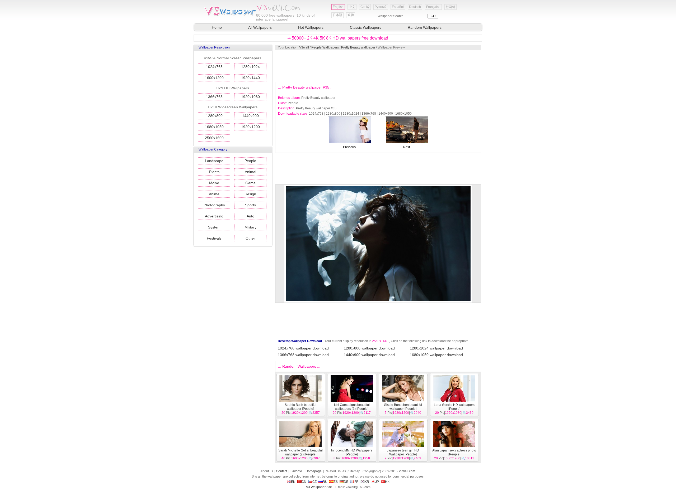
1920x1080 (250, 97)
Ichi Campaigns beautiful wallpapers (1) (352, 407)
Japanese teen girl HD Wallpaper (403, 452)
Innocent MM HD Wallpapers (351, 450)
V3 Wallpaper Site (319, 487)
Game (250, 183)
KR (367, 482)
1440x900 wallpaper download (369, 355)
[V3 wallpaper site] (229, 15)
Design (250, 194)
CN (304, 482)
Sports (250, 205)
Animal (250, 172)
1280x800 (214, 116)
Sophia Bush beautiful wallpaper (300, 407)
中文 (352, 7)
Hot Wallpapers (310, 27)
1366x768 (214, 97)
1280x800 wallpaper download (369, 348)
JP (377, 482)
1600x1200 (214, 78)
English (338, 7)
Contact (281, 471)
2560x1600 (214, 138)
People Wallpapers (325, 47)
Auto (250, 216)
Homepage (314, 471)
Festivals (214, 238)
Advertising (214, 216)
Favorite (296, 471)
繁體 (351, 15)
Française (433, 7)
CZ (314, 482)
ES (336, 482)
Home (217, 27)
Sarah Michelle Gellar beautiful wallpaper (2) (300, 452)
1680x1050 (214, 127)
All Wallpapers (260, 27)
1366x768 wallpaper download (303, 355)
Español (398, 7)
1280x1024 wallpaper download (436, 348)
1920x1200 (250, 127)
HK (387, 482)
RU (325, 482)
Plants (214, 172)
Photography (214, 205)
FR (356, 482)
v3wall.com (407, 471)
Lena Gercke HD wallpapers (454, 405)
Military (250, 227)
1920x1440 (250, 78)
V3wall (304, 47)
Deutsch (415, 7)
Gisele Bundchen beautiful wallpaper (403, 407)
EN (293, 482)
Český (364, 7)
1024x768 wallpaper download (303, 348)
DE (346, 482)
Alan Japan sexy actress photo (454, 450)
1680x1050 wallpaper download (436, 355)
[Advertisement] (378, 66)
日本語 (337, 15)
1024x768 (214, 67)
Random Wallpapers (425, 27)
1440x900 (250, 116)
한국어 (450, 7)
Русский (381, 7)
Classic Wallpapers (365, 27)
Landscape (214, 161)
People (250, 161)
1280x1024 (250, 67)
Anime (214, 194)
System (214, 227)
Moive (214, 183)
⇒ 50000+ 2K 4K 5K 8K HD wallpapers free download (337, 38)
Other (250, 238)
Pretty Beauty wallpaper (358, 47)
